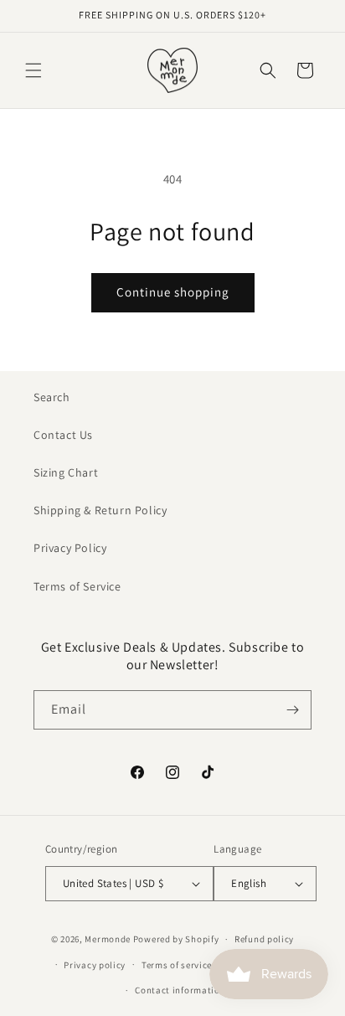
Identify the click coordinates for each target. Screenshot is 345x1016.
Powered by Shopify (176, 939)
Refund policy (264, 939)
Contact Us (63, 434)
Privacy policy (95, 965)
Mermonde (108, 939)
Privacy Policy (69, 547)
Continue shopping (172, 292)
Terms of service (177, 965)
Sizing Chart (65, 472)
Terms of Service (77, 586)
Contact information (180, 990)
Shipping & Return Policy (100, 510)
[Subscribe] (292, 710)
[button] (33, 70)
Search (51, 397)
